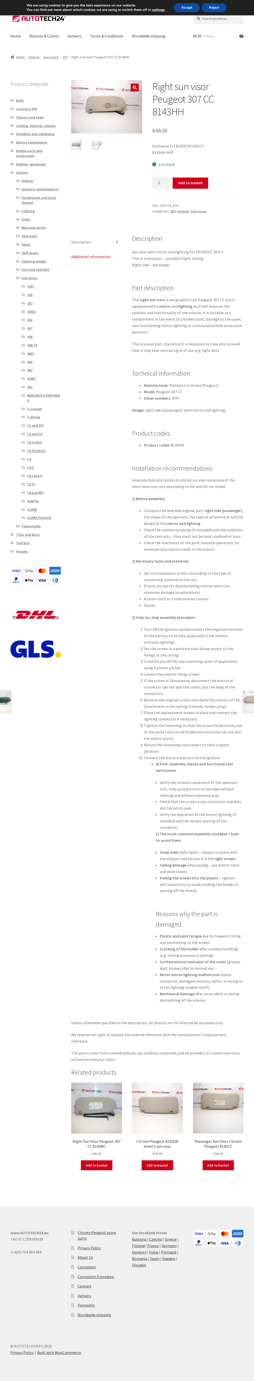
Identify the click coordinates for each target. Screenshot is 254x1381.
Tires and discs (28, 534)
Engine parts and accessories (29, 153)
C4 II (30, 467)
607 (29, 387)
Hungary (139, 1252)
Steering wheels (34, 261)
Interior (34, 57)
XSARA (32, 509)
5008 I (31, 378)
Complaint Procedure (96, 1276)
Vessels (22, 551)
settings (158, 10)
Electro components (31, 142)
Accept (186, 7)
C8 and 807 (35, 492)
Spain (154, 1258)
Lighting (28, 211)
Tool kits (23, 543)
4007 (30, 353)
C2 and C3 (34, 434)
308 (29, 336)
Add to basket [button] (96, 1165)
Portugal (168, 1252)
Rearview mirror (34, 227)
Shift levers (30, 253)
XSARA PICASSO (39, 517)
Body (20, 100)
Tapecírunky (31, 526)
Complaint (87, 1266)
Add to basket (190, 182)
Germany (169, 1245)
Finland (138, 1245)
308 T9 (32, 345)
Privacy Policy (89, 1247)
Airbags (27, 181)
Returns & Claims (44, 35)
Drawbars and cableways (35, 134)
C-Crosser (34, 409)
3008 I (31, 311)
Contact (85, 1286)
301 (29, 320)
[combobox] (218, 18)
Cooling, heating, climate (36, 125)
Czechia (155, 1239)
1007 (30, 286)
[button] (135, 87)
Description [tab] (81, 242)
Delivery (74, 35)
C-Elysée (33, 417)
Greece (171, 1239)
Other (26, 219)
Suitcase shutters (35, 269)
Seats (26, 244)
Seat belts (29, 236)
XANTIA (33, 501)
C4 (29, 459)
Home (15, 35)
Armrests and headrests (40, 189)
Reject (214, 7)
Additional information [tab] (91, 256)
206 (29, 295)
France (153, 1245)
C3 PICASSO (36, 451)
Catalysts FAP (26, 109)
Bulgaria (139, 1239)
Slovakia (139, 1264)
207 (29, 303)
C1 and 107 (35, 425)
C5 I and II (34, 476)
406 (29, 362)
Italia (153, 1252)
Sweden (168, 1258)
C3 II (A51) (34, 442)
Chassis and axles (30, 117)
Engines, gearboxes (31, 164)
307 (65, 57)
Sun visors (51, 57)
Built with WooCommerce (59, 1352)
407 (29, 370)
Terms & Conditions (106, 35)
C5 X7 (31, 484)
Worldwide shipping (148, 35)
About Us (85, 1257)
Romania (139, 1258)
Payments (86, 1305)
